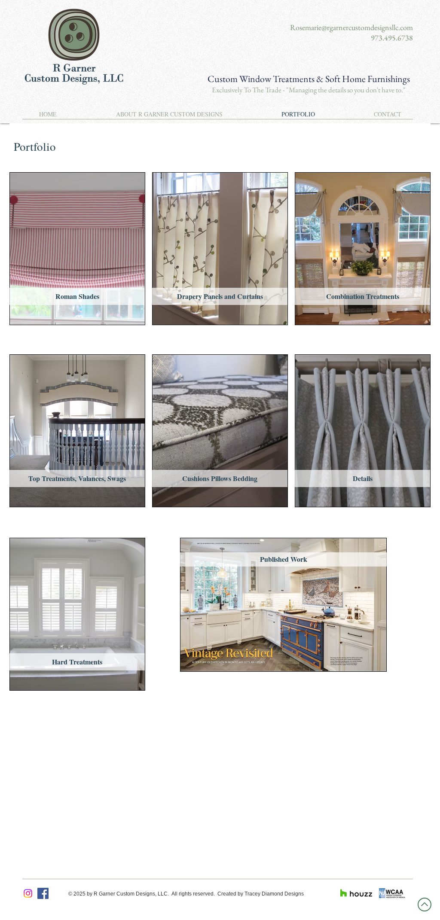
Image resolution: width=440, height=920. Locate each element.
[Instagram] (28, 893)
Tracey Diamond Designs (274, 894)
